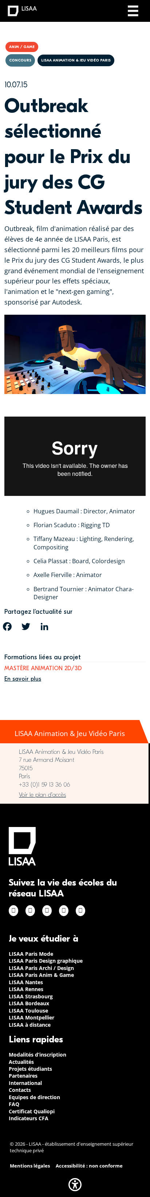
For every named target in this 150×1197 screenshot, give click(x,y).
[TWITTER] (26, 626)
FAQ (14, 1104)
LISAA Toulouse (28, 1010)
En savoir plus (22, 679)
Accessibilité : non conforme (89, 1166)
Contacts (20, 1089)
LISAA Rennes (26, 989)
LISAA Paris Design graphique (46, 960)
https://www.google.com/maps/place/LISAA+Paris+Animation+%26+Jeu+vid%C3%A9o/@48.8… (74, 795)
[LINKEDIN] (44, 626)
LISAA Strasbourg (31, 996)
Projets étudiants (30, 1068)
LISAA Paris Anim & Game (41, 974)
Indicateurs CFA (28, 1118)
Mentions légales (30, 1166)
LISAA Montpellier (31, 1017)
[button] (75, 1184)
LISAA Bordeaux (29, 1003)
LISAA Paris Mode (31, 953)
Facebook (13, 910)
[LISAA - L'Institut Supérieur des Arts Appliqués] (22, 846)
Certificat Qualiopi (32, 1111)
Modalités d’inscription (37, 1054)
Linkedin (47, 910)
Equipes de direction (34, 1097)
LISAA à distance (30, 1024)
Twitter (63, 910)
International (25, 1082)
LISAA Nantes (26, 982)
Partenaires (23, 1075)
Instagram (30, 910)
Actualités (21, 1061)
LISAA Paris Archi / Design (41, 968)
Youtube (80, 910)
